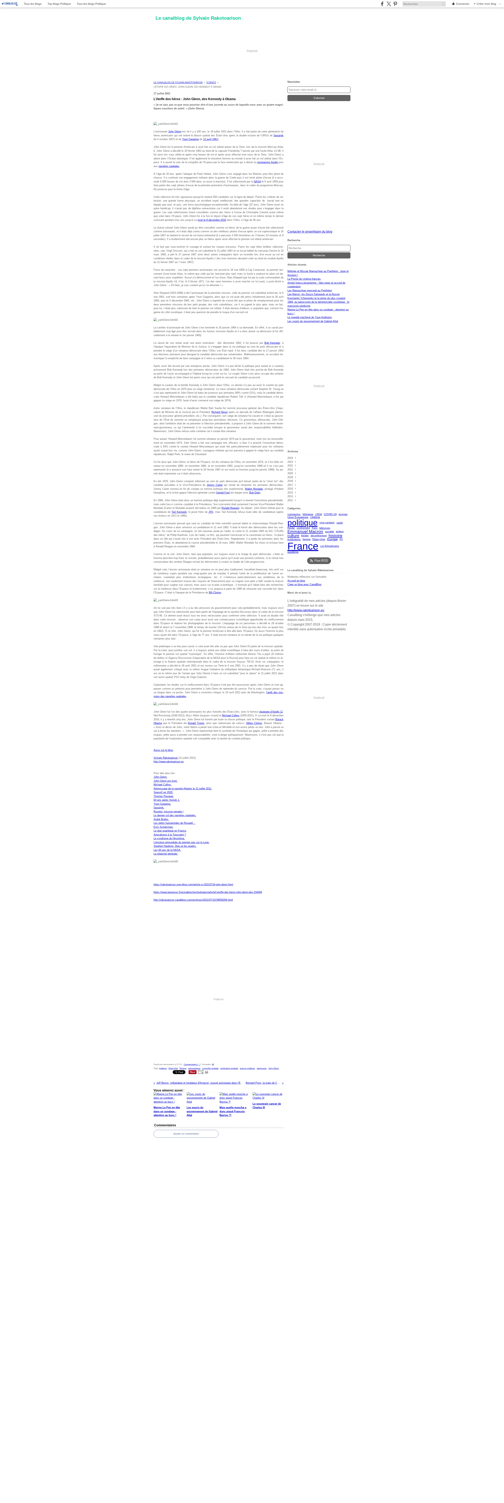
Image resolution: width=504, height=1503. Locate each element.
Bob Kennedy (272, 342)
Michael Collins (230, 715)
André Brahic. (161, 819)
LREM (318, 514)
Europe (332, 539)
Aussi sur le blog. (163, 750)
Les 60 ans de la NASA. (167, 850)
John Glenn (174, 131)
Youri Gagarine (190, 139)
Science (211, 82)
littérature (308, 514)
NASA (257, 181)
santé (339, 522)
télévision (324, 528)
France (302, 546)
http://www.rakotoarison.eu (169, 761)
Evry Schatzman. (163, 826)
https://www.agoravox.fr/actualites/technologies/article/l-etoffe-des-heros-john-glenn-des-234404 (208, 892)
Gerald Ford (223, 492)
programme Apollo (267, 162)
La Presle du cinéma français (304, 278)
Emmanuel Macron (305, 531)
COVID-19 (330, 514)
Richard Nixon (219, 412)
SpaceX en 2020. (163, 792)
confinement (303, 528)
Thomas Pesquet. (164, 796)
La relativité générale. (166, 853)
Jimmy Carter (215, 484)
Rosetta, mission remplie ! (168, 811)
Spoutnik (278, 135)
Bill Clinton (215, 592)
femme (306, 539)
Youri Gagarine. (162, 803)
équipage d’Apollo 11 (271, 711)
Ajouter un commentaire (186, 1133)
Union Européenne (297, 517)
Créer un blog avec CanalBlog (304, 584)
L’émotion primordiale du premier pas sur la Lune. (181, 842)
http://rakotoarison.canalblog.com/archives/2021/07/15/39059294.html (193, 899)
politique (302, 523)
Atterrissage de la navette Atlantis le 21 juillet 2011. (183, 788)
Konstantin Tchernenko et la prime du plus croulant (316, 298)
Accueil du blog (296, 580)
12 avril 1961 (210, 139)
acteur (340, 531)
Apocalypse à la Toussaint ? (170, 834)
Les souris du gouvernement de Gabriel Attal (312, 321)
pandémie (292, 552)
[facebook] (382, 4)
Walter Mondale (254, 488)
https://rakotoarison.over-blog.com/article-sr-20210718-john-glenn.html (193, 884)
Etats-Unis (318, 539)
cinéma (315, 517)
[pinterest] (395, 4)
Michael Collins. (163, 784)
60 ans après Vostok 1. (167, 799)
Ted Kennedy (178, 511)
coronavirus (294, 514)
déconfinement (319, 535)
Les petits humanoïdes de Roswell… (174, 823)
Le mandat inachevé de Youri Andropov (309, 317)
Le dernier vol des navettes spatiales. (175, 815)
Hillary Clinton (254, 723)
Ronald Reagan (230, 508)
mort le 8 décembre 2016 (212, 219)
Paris (314, 528)
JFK (210, 511)
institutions (294, 539)
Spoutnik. (159, 807)
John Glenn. (160, 776)
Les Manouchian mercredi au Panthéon (309, 290)
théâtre (305, 535)
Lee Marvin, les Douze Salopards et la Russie (313, 294)
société (329, 531)
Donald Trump (196, 723)
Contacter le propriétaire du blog (309, 231)
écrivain (343, 514)
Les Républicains (329, 546)
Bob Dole (254, 492)
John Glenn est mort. (166, 780)
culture (293, 536)
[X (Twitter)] (388, 4)
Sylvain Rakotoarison (166, 757)
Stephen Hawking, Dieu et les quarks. (175, 846)
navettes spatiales (168, 166)
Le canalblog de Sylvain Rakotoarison (178, 82)
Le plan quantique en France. (170, 830)
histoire (335, 536)
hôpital (291, 528)
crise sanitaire (327, 522)
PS (341, 539)
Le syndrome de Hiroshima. (169, 838)
